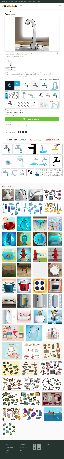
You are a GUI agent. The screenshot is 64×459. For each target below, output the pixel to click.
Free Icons (23, 1)
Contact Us (9, 453)
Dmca (7, 450)
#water (20, 125)
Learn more (53, 74)
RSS (21, 450)
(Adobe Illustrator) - (15, 112)
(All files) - (12, 115)
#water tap (13, 125)
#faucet (7, 125)
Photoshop (17, 1)
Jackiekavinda (25, 53)
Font (34, 1)
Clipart (38, 1)
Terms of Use (23, 447)
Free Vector (4, 1)
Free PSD (30, 1)
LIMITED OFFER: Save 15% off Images (24, 140)
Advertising (23, 444)
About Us (8, 444)
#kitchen (26, 125)
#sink (31, 125)
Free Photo (11, 1)
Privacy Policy (10, 447)
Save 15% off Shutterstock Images (49, 79)
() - (14, 110)
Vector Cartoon (23, 54)
